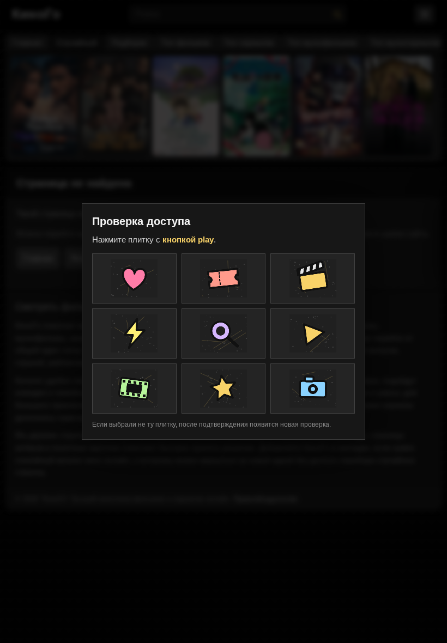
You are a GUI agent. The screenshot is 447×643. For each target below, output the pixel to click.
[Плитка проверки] (134, 278)
